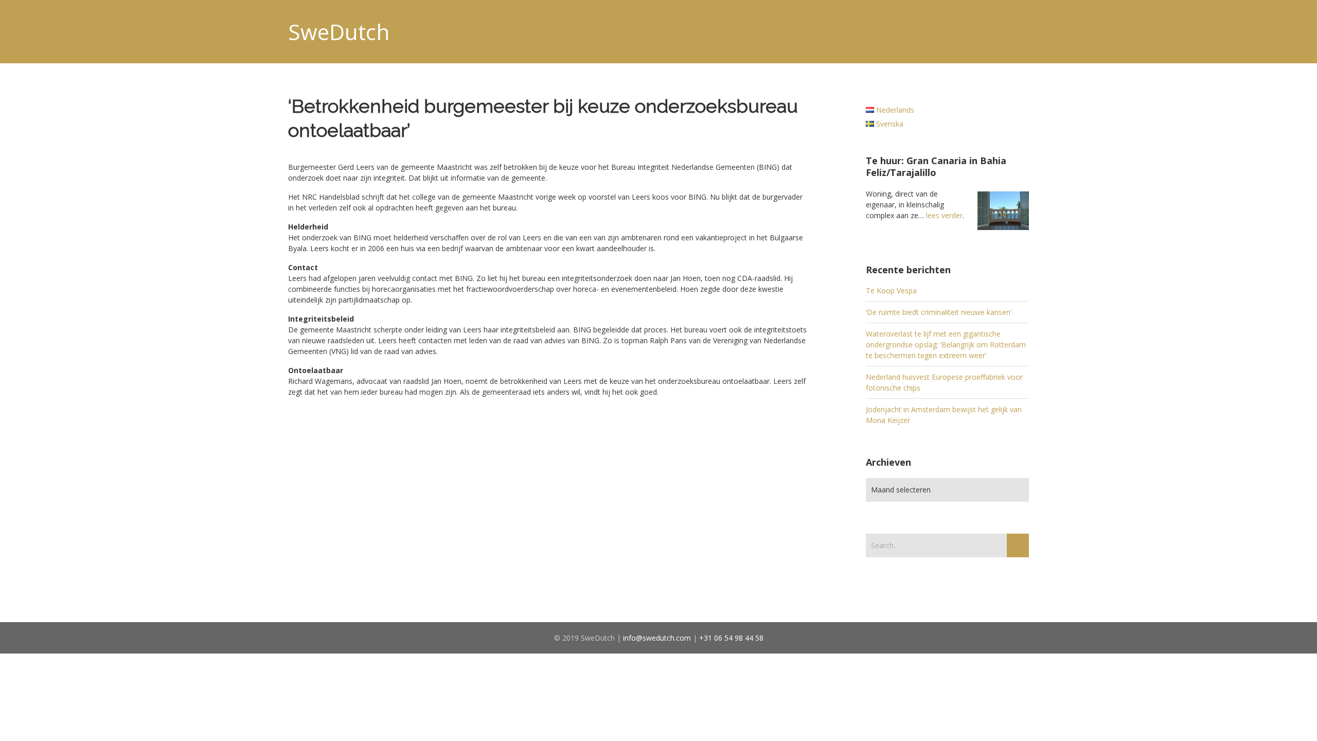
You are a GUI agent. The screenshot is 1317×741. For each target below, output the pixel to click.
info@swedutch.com (657, 638)
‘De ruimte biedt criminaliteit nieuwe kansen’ (938, 312)
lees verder (944, 215)
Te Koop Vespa (891, 290)
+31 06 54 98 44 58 (731, 638)
